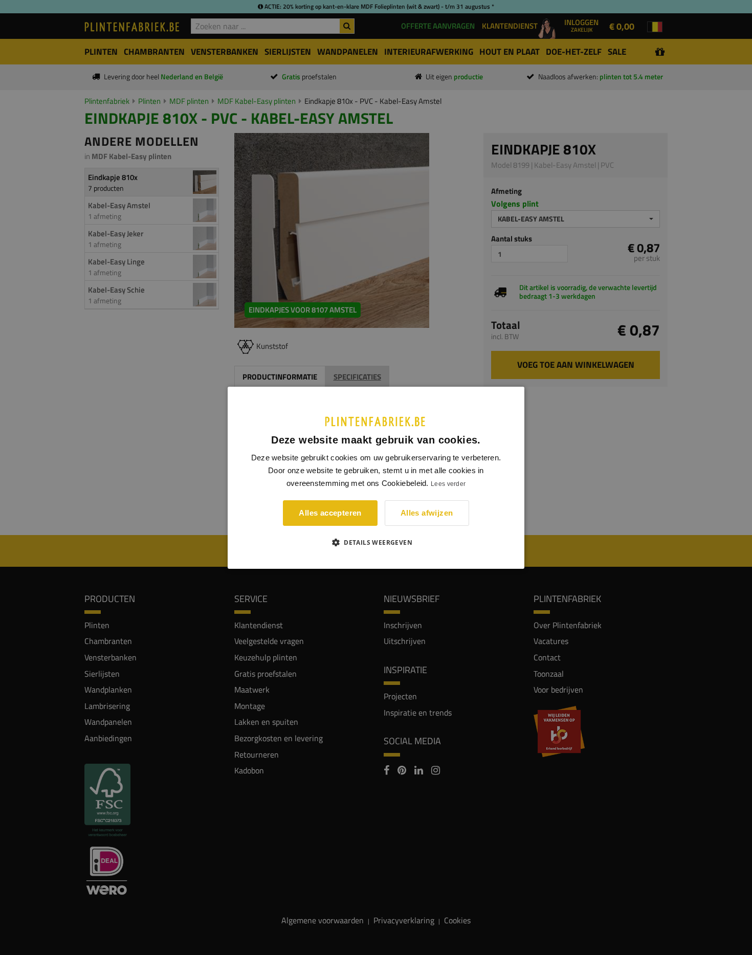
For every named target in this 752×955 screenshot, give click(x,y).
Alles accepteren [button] (330, 512)
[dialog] (376, 477)
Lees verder (448, 483)
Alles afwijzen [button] (427, 512)
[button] (376, 542)
